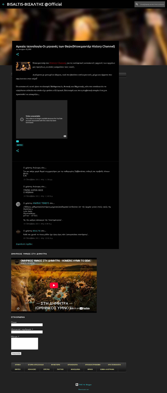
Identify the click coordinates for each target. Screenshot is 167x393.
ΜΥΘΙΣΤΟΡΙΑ (55, 365)
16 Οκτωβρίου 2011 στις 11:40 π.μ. (38, 196)
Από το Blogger (85, 384)
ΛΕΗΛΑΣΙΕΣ (32, 369)
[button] (17, 54)
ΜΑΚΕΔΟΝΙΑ (75, 369)
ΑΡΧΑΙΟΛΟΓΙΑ (73, 365)
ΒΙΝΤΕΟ (19, 145)
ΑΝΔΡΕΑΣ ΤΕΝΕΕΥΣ (41, 203)
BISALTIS (36, 231)
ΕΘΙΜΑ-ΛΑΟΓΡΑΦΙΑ (107, 369)
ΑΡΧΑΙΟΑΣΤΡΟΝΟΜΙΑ (92, 365)
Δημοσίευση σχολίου (24, 244)
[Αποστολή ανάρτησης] (17, 142)
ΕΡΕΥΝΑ (47, 369)
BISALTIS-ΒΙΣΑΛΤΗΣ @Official (34, 4)
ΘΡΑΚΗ (90, 369)
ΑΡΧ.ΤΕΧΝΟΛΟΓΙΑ (114, 365)
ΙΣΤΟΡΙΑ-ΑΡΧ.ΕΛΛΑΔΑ (36, 365)
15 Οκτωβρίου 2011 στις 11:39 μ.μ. (38, 179)
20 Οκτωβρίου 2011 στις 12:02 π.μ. (38, 238)
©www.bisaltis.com (83, 389)
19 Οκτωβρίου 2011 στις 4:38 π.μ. (37, 224)
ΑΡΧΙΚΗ (18, 365)
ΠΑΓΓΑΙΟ (60, 369)
